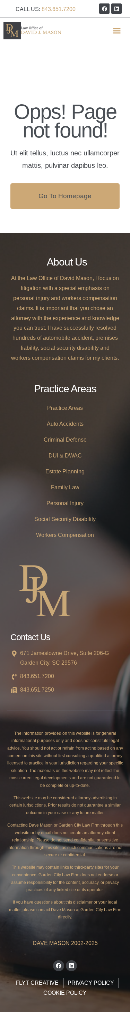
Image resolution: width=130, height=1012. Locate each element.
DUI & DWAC (65, 456)
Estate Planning (65, 471)
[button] (117, 31)
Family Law (65, 487)
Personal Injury (65, 503)
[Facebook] (104, 8)
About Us (67, 262)
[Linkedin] (116, 8)
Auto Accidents (65, 424)
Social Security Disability (65, 519)
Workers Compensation (65, 535)
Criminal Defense (65, 440)
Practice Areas (65, 408)
